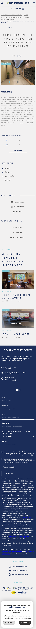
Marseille (4, 17)
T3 (12, 19)
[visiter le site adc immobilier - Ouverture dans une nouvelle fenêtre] (6, 588)
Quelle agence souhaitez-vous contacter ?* (16, 432)
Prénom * (5, 406)
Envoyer (9, 473)
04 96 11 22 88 (10, 368)
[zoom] (18, 72)
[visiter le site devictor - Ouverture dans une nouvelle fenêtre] (23, 588)
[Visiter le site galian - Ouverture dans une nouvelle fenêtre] (22, 592)
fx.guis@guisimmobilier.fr (15, 373)
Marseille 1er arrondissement (19, 17)
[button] (9, 82)
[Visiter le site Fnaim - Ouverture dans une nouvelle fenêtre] (13, 593)
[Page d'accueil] (18, 3)
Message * (5, 441)
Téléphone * (6, 423)
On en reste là (24, 603)
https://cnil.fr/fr (25, 517)
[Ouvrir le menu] (34, 3)
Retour (10, 27)
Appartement (5, 19)
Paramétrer (9, 623)
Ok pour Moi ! (25, 623)
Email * (4, 414)
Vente (26, 15)
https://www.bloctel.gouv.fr (19, 537)
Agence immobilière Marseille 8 (11, 15)
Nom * (4, 397)
